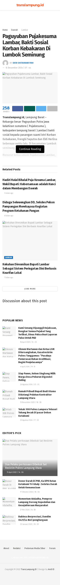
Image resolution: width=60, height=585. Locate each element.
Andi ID (51, 569)
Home (5, 30)
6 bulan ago (8, 216)
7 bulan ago (8, 278)
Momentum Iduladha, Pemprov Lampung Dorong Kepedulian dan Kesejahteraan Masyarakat (36, 502)
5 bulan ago (8, 193)
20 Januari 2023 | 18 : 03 (29, 524)
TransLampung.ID (29, 569)
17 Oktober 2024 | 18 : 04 (30, 492)
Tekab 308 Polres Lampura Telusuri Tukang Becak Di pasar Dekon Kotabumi (37, 412)
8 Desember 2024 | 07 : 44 (18, 67)
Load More (30, 289)
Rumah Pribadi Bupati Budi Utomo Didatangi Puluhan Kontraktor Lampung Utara (37, 394)
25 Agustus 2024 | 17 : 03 (29, 420)
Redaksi (16, 548)
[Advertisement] (30, 17)
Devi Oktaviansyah (23, 63)
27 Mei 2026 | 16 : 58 (28, 510)
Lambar (24, 30)
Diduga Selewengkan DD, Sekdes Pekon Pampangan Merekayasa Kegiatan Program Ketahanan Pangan (28, 206)
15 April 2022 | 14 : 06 (14, 472)
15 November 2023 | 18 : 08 (30, 402)
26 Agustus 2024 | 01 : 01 (29, 385)
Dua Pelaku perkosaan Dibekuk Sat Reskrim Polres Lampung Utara (26, 466)
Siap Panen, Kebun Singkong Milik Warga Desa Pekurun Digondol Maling (37, 377)
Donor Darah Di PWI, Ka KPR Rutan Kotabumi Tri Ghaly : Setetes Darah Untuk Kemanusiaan (37, 484)
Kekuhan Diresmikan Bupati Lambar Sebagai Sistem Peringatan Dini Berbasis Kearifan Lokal (29, 268)
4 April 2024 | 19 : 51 (27, 367)
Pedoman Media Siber (34, 548)
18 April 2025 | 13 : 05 (28, 342)
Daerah (14, 30)
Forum (52, 548)
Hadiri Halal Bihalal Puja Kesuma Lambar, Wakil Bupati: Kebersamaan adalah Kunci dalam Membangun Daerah (29, 184)
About (6, 548)
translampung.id (30, 5)
